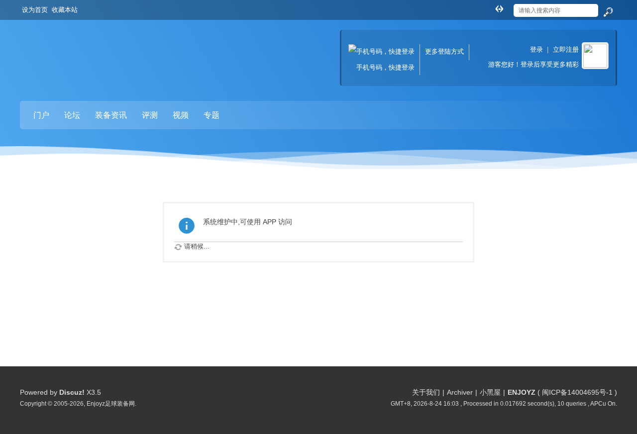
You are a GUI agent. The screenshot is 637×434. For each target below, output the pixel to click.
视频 (181, 115)
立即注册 (566, 49)
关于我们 (426, 392)
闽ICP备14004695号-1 (577, 392)
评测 (150, 115)
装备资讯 (111, 115)
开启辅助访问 (489, 6)
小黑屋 (490, 392)
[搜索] (607, 12)
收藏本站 (65, 9)
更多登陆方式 (444, 51)
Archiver (460, 392)
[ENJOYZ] (72, 50)
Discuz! (72, 392)
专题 (211, 115)
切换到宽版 (499, 8)
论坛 (72, 115)
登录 (536, 49)
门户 (41, 115)
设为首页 (35, 9)
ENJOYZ (521, 392)
